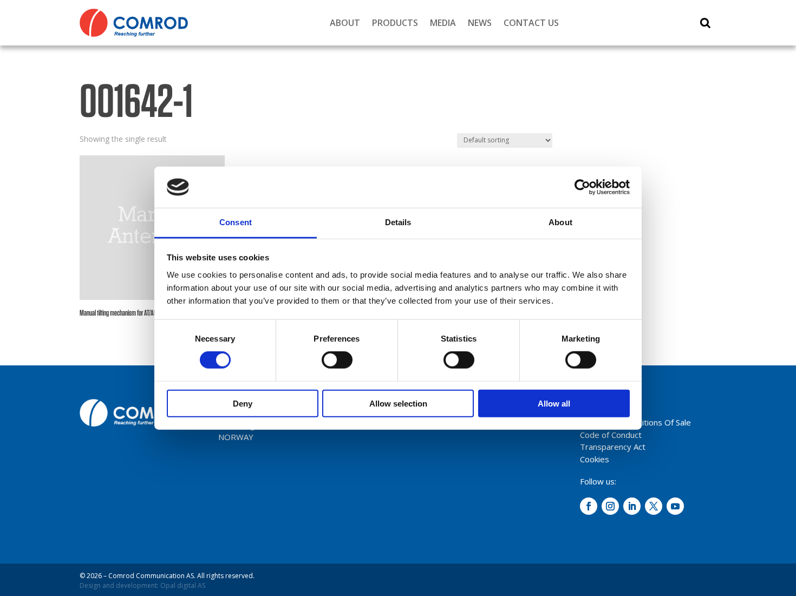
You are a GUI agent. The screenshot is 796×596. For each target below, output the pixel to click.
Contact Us (531, 23)
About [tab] (560, 222)
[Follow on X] (653, 506)
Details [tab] (398, 222)
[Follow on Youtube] (675, 506)
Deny (242, 403)
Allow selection (398, 403)
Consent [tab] (235, 222)
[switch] (337, 360)
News (480, 23)
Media (443, 23)
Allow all (554, 403)
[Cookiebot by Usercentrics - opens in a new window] (582, 187)
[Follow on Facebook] (588, 506)
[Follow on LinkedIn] (632, 506)
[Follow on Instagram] (610, 506)
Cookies (594, 459)
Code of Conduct (611, 434)
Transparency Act (612, 446)
